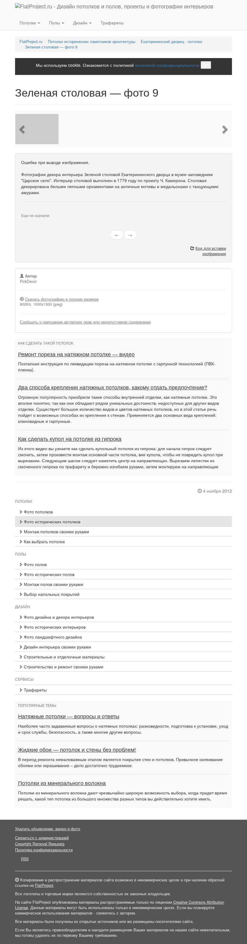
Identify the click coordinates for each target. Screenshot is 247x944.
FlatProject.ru (31, 41)
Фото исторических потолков (51, 521)
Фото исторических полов (48, 574)
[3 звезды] (30, 210)
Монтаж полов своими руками (53, 584)
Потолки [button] (28, 23)
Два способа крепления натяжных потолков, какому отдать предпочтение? (112, 388)
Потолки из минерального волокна (62, 783)
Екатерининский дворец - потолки (171, 41)
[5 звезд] (37, 210)
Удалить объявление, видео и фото (47, 828)
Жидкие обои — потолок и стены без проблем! (77, 750)
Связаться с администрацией (42, 837)
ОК (206, 65)
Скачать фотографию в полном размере (62, 299)
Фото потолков (38, 512)
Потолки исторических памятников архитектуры (91, 41)
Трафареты (112, 23)
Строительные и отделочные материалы (64, 657)
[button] (22, 129)
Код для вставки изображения (210, 251)
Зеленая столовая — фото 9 (51, 47)
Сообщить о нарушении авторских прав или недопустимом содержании (85, 322)
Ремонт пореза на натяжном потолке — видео (76, 354)
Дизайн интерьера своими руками (57, 647)
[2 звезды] (26, 210)
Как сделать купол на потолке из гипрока (69, 439)
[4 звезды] (34, 210)
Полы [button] (55, 23)
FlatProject (44, 885)
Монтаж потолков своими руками (56, 531)
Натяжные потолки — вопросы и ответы (68, 716)
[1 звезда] (23, 210)
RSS (25, 859)
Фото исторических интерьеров (54, 627)
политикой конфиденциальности (167, 65)
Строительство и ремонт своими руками (63, 667)
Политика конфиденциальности (44, 850)
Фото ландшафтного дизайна (52, 637)
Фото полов (35, 564)
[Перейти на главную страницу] (114, 7)
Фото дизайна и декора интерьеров (58, 617)
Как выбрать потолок (44, 541)
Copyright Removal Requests (39, 844)
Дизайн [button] (81, 23)
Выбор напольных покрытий (51, 594)
